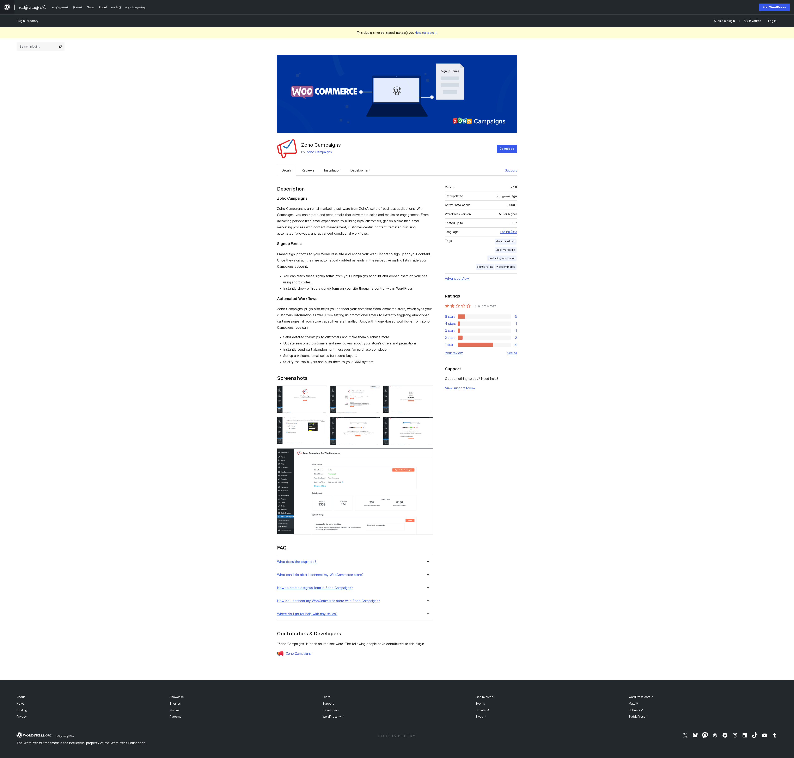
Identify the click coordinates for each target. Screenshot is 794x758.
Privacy (22, 716)
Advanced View (457, 278)
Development (360, 170)
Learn (326, 697)
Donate (482, 710)
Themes (175, 703)
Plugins (174, 710)
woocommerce (505, 266)
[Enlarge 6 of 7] (427, 422)
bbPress (636, 710)
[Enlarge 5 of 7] (374, 422)
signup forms (485, 266)
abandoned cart (505, 241)
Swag (481, 716)
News (20, 703)
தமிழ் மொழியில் (65, 736)
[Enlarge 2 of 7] (374, 391)
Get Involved (484, 697)
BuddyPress (639, 716)
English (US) (508, 232)
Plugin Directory (27, 21)
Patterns (175, 716)
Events (480, 703)
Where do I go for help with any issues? (307, 614)
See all (512, 353)
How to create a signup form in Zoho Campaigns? (315, 588)
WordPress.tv (333, 716)
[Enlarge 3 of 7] (427, 391)
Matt (633, 703)
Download (507, 148)
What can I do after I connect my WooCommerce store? (320, 575)
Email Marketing (505, 249)
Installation (332, 170)
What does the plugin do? (296, 562)
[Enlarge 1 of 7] (321, 391)
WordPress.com (641, 697)
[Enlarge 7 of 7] (427, 454)
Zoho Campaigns (319, 152)
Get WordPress (774, 7)
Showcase (177, 697)
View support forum (460, 388)
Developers (331, 710)
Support (511, 170)
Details (286, 170)
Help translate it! (426, 32)
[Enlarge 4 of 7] (321, 422)
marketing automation (502, 258)
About (21, 697)
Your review (454, 353)
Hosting (22, 710)
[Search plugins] (60, 46)
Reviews (307, 170)
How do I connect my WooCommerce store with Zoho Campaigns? (328, 601)
